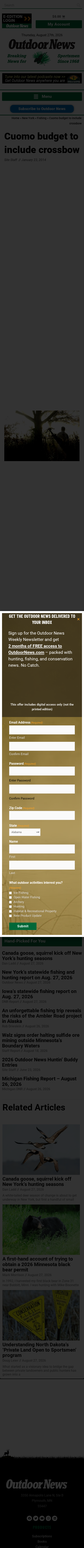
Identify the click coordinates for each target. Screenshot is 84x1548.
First (12, 857)
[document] (42, 774)
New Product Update (28, 916)
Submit (22, 926)
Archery (19, 902)
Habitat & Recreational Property (35, 911)
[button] (78, 619)
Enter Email (17, 738)
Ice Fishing (21, 893)
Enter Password (20, 780)
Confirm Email (19, 754)
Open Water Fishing (27, 897)
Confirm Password (21, 798)
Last (12, 873)
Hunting (19, 906)
